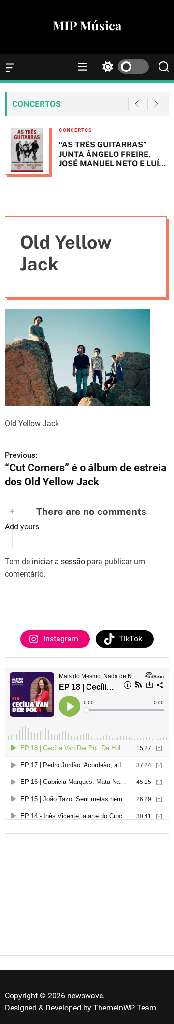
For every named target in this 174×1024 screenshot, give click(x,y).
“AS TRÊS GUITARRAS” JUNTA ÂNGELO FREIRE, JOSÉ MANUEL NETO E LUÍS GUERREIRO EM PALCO (111, 158)
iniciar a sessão (58, 561)
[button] (155, 104)
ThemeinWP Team (124, 1007)
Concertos (75, 130)
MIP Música (87, 25)
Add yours (22, 526)
